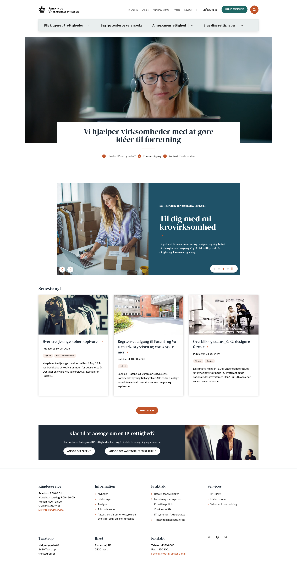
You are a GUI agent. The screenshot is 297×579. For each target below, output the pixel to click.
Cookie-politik (162, 509)
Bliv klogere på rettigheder (63, 25)
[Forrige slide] (62, 270)
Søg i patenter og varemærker (122, 25)
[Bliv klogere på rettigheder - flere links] (89, 25)
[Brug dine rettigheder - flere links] (241, 25)
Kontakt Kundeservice (181, 156)
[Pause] (234, 269)
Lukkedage (104, 498)
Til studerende (106, 509)
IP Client (215, 493)
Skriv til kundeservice (51, 509)
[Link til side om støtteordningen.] (148, 229)
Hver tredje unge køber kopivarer (71, 341)
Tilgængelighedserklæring (169, 519)
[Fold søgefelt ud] (254, 10)
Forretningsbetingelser (167, 498)
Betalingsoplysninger (166, 493)
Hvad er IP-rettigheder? (121, 156)
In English (133, 10)
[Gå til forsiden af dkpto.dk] (58, 10)
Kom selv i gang (152, 156)
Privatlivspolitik (163, 504)
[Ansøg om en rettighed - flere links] (192, 25)
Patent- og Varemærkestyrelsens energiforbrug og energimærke (117, 516)
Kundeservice (234, 9)
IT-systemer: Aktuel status (169, 514)
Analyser (103, 504)
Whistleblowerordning (223, 504)
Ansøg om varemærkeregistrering (132, 451)
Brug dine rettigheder (219, 25)
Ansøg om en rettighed (169, 25)
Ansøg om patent (79, 451)
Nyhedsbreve (218, 498)
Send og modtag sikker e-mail (168, 553)
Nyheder (103, 493)
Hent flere (147, 410)
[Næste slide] (214, 269)
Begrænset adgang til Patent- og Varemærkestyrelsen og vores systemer (147, 346)
